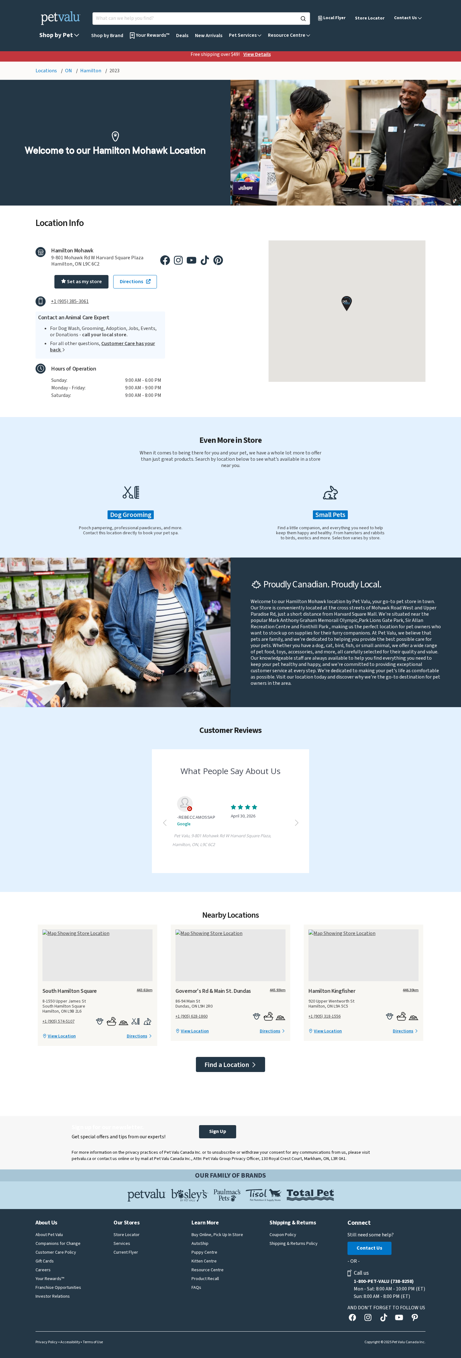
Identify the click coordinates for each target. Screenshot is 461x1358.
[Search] (303, 18)
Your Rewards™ (50, 1279)
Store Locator (370, 18)
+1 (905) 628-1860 (191, 1016)
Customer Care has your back (102, 346)
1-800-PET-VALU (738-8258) (384, 1281)
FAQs (196, 1287)
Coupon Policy (282, 1235)
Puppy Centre (204, 1252)
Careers (43, 1270)
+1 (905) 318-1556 (324, 1016)
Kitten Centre (204, 1261)
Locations (47, 70)
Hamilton (91, 70)
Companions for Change (58, 1243)
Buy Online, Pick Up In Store (217, 1235)
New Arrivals (208, 35)
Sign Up (217, 1131)
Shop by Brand (107, 35)
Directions (137, 1036)
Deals (182, 35)
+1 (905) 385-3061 (70, 301)
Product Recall (205, 1279)
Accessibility (70, 1342)
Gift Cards (45, 1261)
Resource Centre (208, 1270)
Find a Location (227, 1065)
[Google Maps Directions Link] (97, 933)
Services (122, 1243)
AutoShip (200, 1243)
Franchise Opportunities (58, 1287)
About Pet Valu (49, 1235)
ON (69, 70)
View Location (62, 1036)
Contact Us (369, 1248)
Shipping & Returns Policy (293, 1243)
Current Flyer (126, 1252)
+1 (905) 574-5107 (58, 1021)
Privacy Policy (47, 1342)
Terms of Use (93, 1342)
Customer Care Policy (56, 1252)
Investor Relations (53, 1296)
